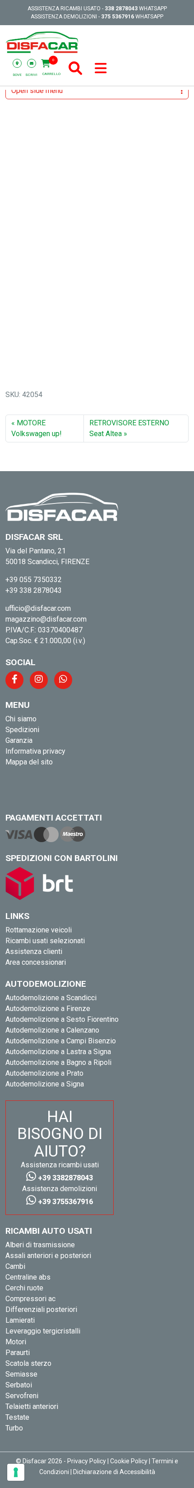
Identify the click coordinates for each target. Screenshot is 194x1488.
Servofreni (21, 1395)
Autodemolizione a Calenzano (52, 1030)
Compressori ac (30, 1298)
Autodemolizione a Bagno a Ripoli (58, 1062)
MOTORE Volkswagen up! (36, 428)
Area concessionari (35, 962)
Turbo (14, 1428)
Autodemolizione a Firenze (47, 1008)
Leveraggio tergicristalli (42, 1331)
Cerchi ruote (24, 1288)
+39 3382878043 (64, 1178)
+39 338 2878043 (33, 590)
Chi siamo (21, 719)
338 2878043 (121, 8)
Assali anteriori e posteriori (48, 1255)
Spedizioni (22, 729)
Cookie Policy (129, 1461)
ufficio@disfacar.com (38, 608)
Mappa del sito (29, 762)
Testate (17, 1417)
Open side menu (37, 90)
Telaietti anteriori (31, 1406)
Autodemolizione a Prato (44, 1073)
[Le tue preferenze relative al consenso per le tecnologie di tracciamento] (15, 1472)
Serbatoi (18, 1385)
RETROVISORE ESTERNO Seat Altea (129, 428)
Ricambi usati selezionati (45, 940)
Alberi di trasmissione (40, 1245)
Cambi (15, 1266)
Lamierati (20, 1320)
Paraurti (17, 1352)
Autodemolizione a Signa (44, 1084)
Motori (15, 1342)
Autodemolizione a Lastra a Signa (58, 1051)
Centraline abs (28, 1277)
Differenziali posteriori (41, 1309)
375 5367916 (117, 16)
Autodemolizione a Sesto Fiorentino (62, 1019)
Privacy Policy (86, 1461)
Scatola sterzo (28, 1363)
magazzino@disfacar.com (46, 619)
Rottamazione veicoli (38, 930)
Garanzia (18, 740)
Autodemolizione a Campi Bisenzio (60, 1041)
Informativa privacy (35, 751)
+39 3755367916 (64, 1201)
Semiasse (21, 1374)
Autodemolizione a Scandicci (51, 997)
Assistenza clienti (33, 951)
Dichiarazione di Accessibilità (114, 1471)
